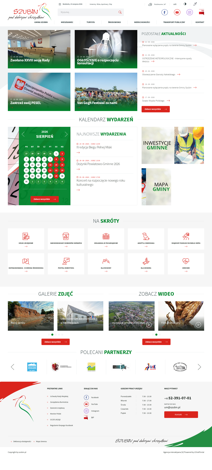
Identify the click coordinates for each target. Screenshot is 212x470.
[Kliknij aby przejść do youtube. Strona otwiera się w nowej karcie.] (177, 12)
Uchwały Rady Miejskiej (59, 396)
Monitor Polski (55, 414)
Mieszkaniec (67, 22)
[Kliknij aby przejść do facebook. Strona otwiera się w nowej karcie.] (164, 12)
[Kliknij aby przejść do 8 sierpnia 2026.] (56, 159)
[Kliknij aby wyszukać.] (120, 12)
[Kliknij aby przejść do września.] (66, 134)
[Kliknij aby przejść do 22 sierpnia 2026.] (56, 170)
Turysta (91, 22)
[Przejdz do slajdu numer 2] (52, 335)
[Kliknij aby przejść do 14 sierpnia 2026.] (50, 164)
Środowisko (114, 22)
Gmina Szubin (41, 22)
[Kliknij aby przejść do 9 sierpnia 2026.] (62, 159)
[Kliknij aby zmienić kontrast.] (185, 4)
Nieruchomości (142, 22)
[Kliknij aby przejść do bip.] (201, 12)
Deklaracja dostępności (22, 441)
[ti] (182, 452)
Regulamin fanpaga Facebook (61, 425)
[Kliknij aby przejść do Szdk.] (121, 367)
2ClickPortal (199, 452)
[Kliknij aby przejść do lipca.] (23, 134)
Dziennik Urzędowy (57, 408)
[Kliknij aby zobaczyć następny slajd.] (12, 367)
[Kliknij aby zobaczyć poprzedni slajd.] (199, 367)
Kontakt (200, 22)
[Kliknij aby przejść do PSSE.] (91, 367)
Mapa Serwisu (41, 441)
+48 (177, 398)
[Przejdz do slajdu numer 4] (59, 335)
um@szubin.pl (172, 407)
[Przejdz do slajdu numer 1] (49, 335)
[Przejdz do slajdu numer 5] (62, 335)
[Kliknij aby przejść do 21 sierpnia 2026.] (50, 170)
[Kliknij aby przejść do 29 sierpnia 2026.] (56, 176)
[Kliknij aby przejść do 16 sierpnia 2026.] (62, 164)
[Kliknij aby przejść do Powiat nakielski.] (61, 367)
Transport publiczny (174, 22)
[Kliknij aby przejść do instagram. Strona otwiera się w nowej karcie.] (189, 12)
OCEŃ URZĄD (55, 419)
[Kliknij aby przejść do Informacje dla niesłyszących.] (195, 4)
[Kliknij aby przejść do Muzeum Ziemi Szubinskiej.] (150, 367)
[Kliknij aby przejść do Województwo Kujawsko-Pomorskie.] (32, 367)
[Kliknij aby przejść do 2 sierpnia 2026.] (62, 153)
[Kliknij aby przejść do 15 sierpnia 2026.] (56, 164)
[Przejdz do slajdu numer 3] (56, 335)
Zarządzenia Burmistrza (59, 402)
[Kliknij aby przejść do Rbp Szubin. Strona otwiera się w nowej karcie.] (180, 367)
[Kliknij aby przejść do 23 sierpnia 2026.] (62, 170)
